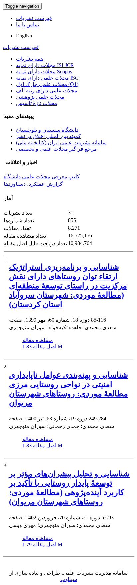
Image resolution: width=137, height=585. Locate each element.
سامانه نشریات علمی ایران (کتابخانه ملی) (61, 142)
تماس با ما (27, 24)
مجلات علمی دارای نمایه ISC (47, 78)
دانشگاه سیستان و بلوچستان (47, 130)
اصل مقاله (42, 346)
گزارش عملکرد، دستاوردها (33, 184)
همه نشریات (29, 59)
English (24, 35)
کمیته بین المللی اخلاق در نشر (48, 136)
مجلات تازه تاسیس (36, 103)
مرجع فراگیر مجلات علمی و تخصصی (56, 149)
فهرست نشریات (34, 18)
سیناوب (68, 579)
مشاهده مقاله (37, 340)
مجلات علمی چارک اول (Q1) (47, 84)
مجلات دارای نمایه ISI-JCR (45, 65)
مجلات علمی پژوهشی (40, 97)
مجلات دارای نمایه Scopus (44, 71)
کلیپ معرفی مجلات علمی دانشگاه (42, 176)
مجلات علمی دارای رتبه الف (46, 90)
